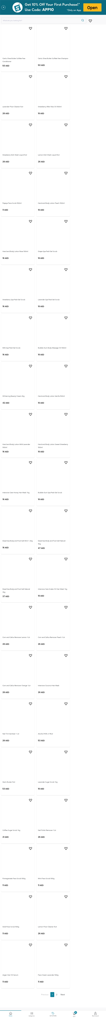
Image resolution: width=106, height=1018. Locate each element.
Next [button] (63, 994)
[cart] (90, 20)
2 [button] (56, 994)
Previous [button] (44, 994)
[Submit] (83, 21)
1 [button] (52, 994)
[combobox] (43, 20)
